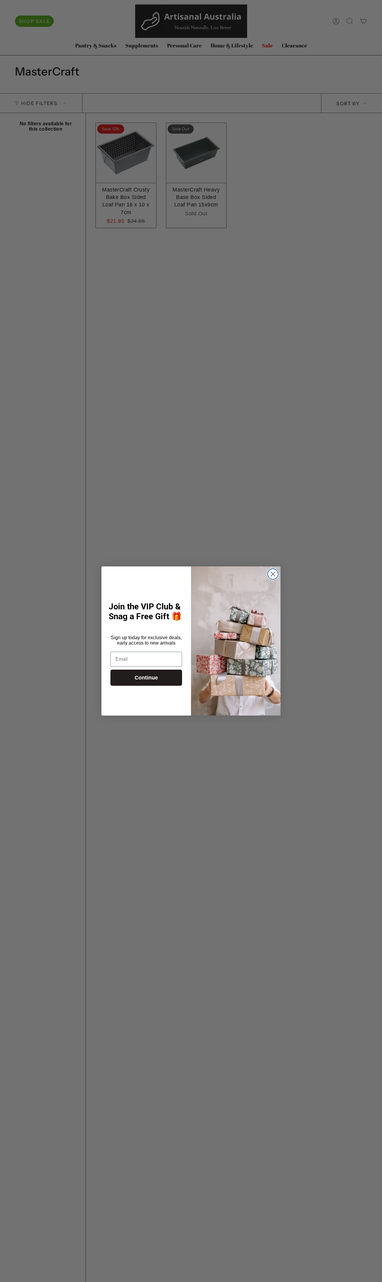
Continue (146, 678)
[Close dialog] (273, 574)
